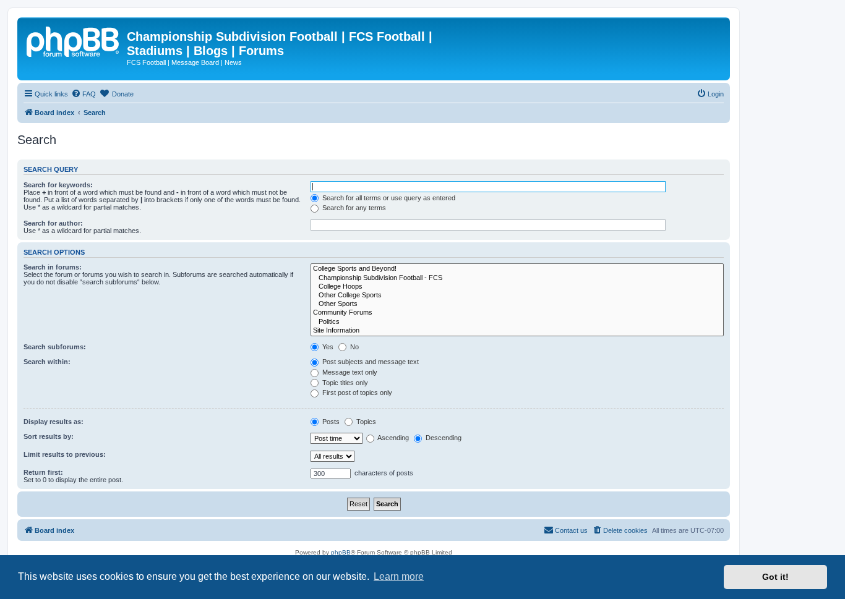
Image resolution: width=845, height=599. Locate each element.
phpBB (341, 552)
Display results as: (54, 421)
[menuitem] (83, 94)
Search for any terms (353, 207)
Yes (326, 346)
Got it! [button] (775, 577)
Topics (365, 421)
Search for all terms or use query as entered (387, 198)
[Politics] (517, 322)
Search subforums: (55, 346)
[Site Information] (517, 330)
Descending (442, 437)
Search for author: (53, 223)
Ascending (392, 437)
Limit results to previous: (65, 454)
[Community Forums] (517, 312)
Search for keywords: (58, 185)
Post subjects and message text (369, 361)
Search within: (47, 361)
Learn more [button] (399, 576)
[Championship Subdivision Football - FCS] (517, 278)
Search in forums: (53, 267)
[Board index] (73, 40)
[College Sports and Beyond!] (517, 269)
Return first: (43, 472)
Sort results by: (49, 436)
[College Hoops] (517, 287)
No (353, 346)
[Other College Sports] (517, 295)
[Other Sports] (517, 304)
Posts (330, 421)
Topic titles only (344, 382)
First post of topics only (356, 392)
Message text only (348, 372)
